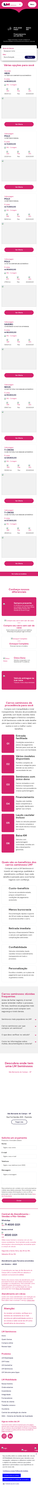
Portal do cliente (8, 1402)
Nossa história (7, 1384)
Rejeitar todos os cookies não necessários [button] (16, 1479)
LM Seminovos (9, 1331)
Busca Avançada (9, 57)
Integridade (6, 1395)
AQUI (15, 1264)
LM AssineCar (7, 1365)
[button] (11, 1483)
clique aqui (30, 1300)
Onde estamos (7, 1387)
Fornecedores (7, 1398)
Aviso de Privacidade (23, 1289)
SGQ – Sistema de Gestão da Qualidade (17, 1416)
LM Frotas (5, 1361)
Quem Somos (7, 1339)
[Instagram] (4, 1436)
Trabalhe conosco (8, 1405)
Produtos (6, 1353)
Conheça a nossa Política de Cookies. (15, 1471)
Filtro (4, 54)
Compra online (7, 1343)
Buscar (30, 57)
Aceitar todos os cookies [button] (11, 1475)
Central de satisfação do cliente (14, 1412)
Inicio (4, 1336)
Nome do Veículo (8, 48)
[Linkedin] (10, 1436)
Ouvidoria (5, 1409)
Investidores (6, 1391)
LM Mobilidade (7, 1358)
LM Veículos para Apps (10, 1372)
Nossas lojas (6, 1346)
